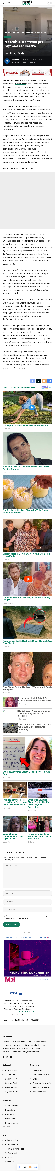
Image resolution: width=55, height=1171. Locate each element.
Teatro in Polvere (41, 1087)
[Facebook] (3, 1057)
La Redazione (11, 1144)
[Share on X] (14, 53)
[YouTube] (11, 1057)
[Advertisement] (27, 200)
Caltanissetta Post (41, 1074)
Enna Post (37, 1079)
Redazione (15, 59)
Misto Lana (10, 1118)
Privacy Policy (11, 1140)
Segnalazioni (11, 1153)
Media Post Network (25, 1012)
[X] (7, 1057)
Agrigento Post (12, 1092)
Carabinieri (20, 83)
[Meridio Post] (27, 2)
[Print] (22, 53)
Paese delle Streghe (42, 1083)
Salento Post (11, 1079)
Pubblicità (9, 1157)
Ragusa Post (38, 1070)
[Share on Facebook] (10, 53)
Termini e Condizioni (14, 1149)
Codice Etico (11, 1162)
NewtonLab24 (39, 1092)
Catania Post (11, 1083)
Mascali (43, 355)
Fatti (7, 37)
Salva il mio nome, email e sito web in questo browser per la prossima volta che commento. (28, 917)
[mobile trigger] (5, 2)
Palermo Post (11, 1070)
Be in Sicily (10, 1110)
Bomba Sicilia (11, 1114)
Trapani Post (11, 1074)
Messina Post (11, 1087)
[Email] (18, 53)
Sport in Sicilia (11, 1106)
